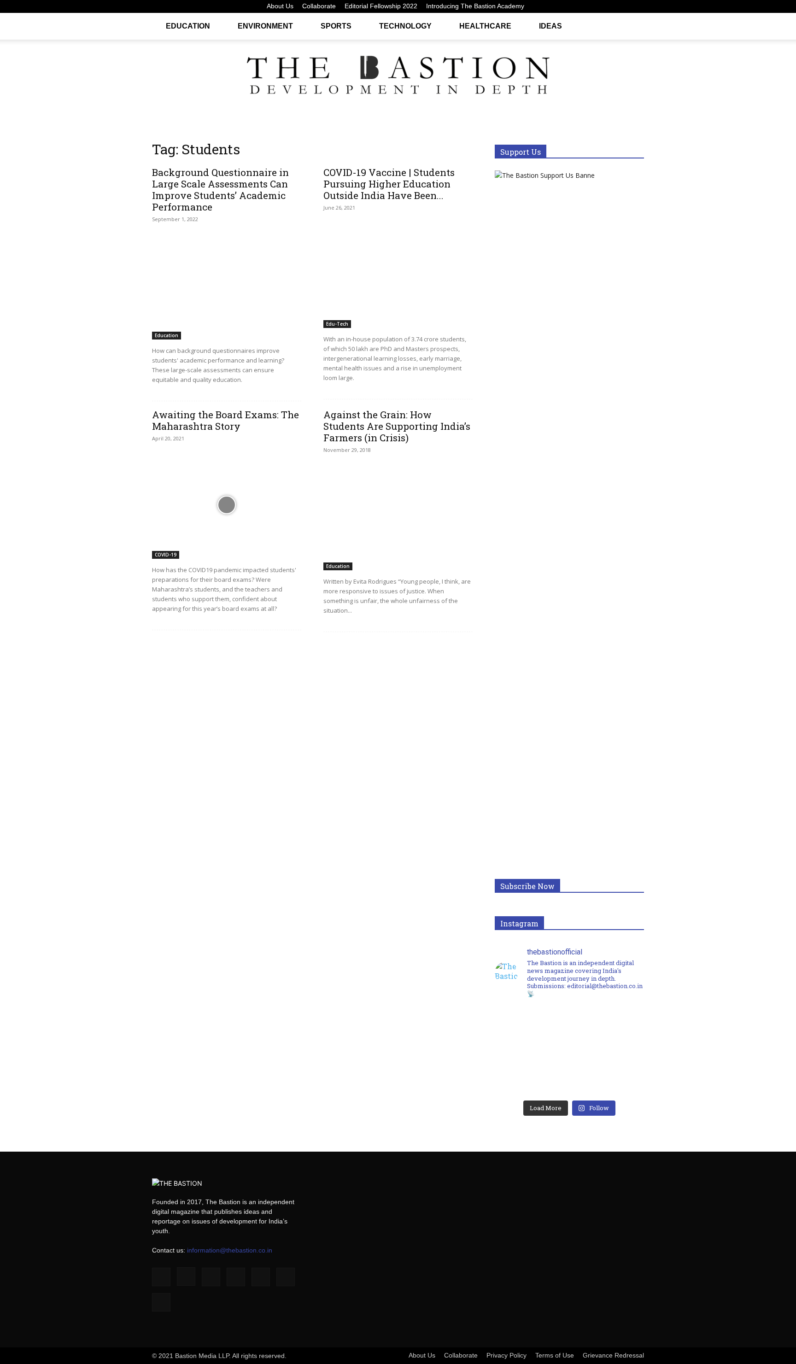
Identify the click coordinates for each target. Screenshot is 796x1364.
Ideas (550, 26)
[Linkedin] (576, 6)
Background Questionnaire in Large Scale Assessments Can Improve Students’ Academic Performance (220, 189)
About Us (280, 6)
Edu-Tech (337, 324)
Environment (265, 26)
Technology (405, 26)
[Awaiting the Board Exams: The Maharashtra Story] (226, 505)
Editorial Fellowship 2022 (381, 6)
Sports (336, 26)
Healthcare (485, 26)
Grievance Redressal (613, 1355)
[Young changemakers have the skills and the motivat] (532, 1072)
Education (188, 26)
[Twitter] (622, 6)
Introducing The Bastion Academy (475, 6)
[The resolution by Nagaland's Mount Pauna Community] (532, 1030)
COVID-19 (165, 554)
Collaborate (319, 6)
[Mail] (591, 6)
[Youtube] (637, 6)
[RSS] (607, 6)
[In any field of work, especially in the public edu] (606, 1030)
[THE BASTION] (398, 77)
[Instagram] (561, 6)
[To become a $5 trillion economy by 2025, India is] (606, 1072)
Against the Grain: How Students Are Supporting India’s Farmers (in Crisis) (396, 426)
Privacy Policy (506, 1355)
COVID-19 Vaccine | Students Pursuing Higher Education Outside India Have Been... (389, 184)
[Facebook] (546, 6)
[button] (633, 25)
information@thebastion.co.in (229, 1250)
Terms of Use (554, 1355)
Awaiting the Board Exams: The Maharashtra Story (225, 420)
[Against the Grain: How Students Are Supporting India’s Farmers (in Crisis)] (398, 516)
